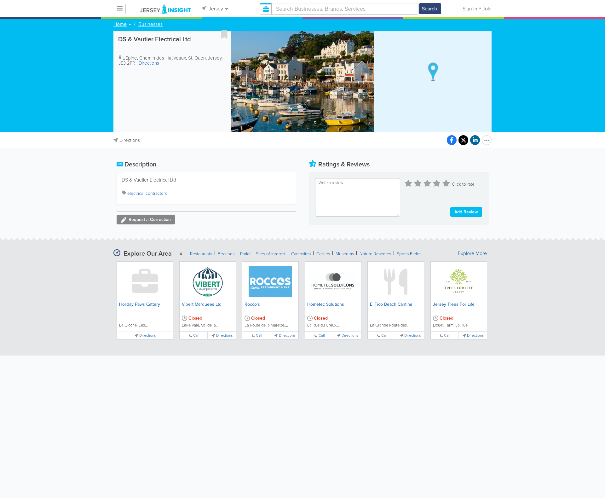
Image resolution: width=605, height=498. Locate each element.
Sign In (470, 8)
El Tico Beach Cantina (391, 304)
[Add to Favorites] (224, 34)
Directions (149, 63)
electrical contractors (147, 193)
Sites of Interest (270, 254)
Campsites (301, 254)
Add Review (466, 212)
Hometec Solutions (325, 304)
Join (487, 8)
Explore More (472, 253)
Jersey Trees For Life (454, 304)
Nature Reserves (375, 254)
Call (196, 335)
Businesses (150, 24)
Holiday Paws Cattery (139, 304)
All (182, 254)
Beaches (226, 254)
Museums (345, 254)
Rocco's (252, 304)
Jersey (215, 8)
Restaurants (201, 254)
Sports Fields (409, 254)
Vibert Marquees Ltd (202, 304)
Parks (245, 254)
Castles (323, 254)
